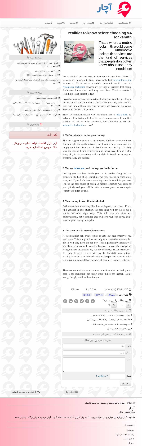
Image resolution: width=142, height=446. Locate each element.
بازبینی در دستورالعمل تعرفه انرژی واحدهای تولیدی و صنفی (37, 81)
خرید (28, 147)
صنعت (73, 23)
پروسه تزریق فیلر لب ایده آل (118, 329)
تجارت (26, 143)
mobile (86, 295)
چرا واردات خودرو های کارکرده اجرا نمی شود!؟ (40, 110)
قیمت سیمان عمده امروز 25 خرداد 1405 (42, 75)
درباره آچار (87, 23)
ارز (55, 143)
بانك (54, 147)
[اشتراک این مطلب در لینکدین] (70, 301)
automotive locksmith (73, 125)
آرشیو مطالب (128, 439)
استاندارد (37, 147)
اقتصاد (42, 143)
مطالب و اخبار (104, 23)
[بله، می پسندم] (128, 305)
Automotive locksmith (74, 87)
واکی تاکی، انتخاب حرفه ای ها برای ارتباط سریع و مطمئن (108, 320)
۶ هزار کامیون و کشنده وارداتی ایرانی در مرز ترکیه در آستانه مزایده (37, 64)
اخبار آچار (70, 392)
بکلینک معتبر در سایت (124, 435)
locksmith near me (122, 80)
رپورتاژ (111, 295)
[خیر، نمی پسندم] (114, 305)
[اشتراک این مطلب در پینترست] (76, 301)
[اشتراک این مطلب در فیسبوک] (87, 301)
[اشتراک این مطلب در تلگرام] (92, 301)
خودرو (47, 147)
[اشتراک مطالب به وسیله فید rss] (65, 301)
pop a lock (122, 114)
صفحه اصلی (123, 23)
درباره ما (130, 430)
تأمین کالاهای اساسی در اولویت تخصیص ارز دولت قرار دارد (35, 115)
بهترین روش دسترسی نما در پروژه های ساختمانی (110, 315)
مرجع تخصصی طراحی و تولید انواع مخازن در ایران (111, 324)
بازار (49, 143)
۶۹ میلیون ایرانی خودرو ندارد (46, 98)
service (99, 295)
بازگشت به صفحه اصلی (24, 392)
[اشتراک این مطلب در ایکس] (81, 301)
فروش (48, 23)
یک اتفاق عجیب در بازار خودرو (46, 71)
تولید (59, 23)
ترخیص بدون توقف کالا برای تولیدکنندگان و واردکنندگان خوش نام (35, 104)
